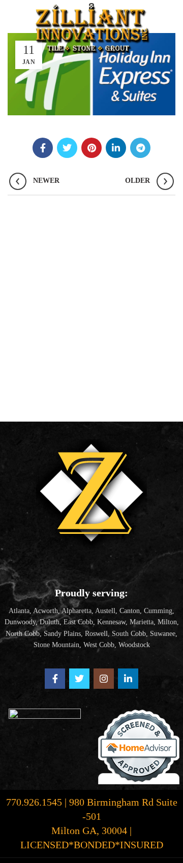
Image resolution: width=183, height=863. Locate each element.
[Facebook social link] (43, 148)
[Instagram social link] (104, 678)
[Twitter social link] (67, 148)
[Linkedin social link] (116, 148)
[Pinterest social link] (91, 148)
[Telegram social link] (140, 148)
